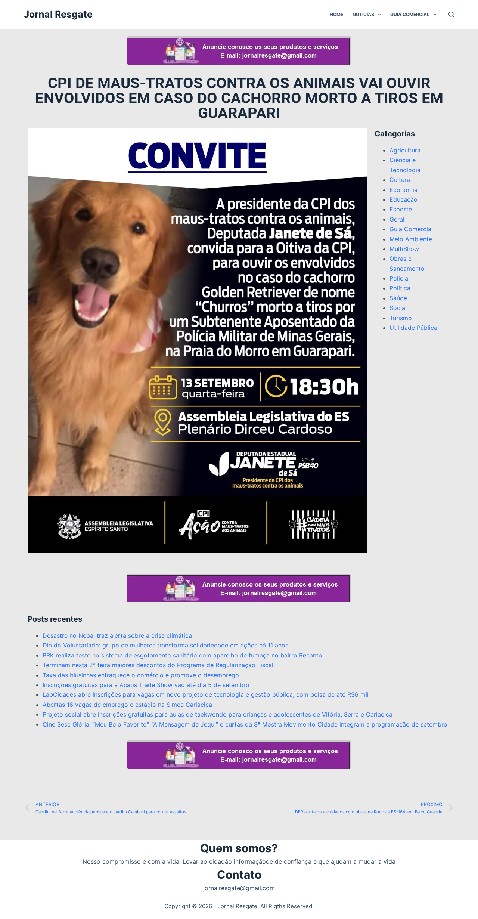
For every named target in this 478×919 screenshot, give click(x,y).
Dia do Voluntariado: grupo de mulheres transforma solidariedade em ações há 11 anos (165, 645)
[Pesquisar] (451, 14)
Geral (396, 219)
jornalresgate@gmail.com (239, 888)
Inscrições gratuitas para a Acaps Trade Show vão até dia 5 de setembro (146, 685)
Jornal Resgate (58, 14)
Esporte (400, 209)
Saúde (398, 298)
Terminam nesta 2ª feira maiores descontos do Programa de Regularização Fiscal (158, 665)
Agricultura (404, 150)
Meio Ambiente (410, 239)
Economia (403, 190)
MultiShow (404, 249)
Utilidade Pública (413, 327)
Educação (403, 199)
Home (336, 14)
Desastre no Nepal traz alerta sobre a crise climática (117, 635)
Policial (399, 278)
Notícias (363, 14)
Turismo (400, 318)
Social (398, 308)
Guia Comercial (409, 14)
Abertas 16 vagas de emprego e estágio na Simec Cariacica (127, 704)
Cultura (399, 179)
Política (399, 288)
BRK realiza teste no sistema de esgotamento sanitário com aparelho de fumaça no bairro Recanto (182, 655)
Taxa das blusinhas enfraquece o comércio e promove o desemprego (141, 675)
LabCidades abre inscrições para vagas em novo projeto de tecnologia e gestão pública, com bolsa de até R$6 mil (206, 694)
